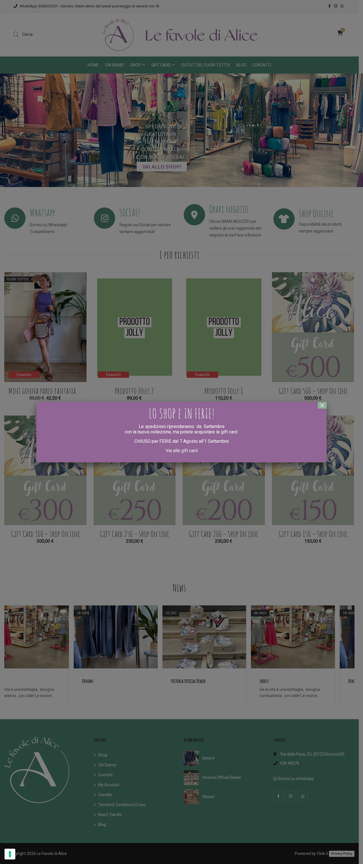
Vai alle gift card (182, 450)
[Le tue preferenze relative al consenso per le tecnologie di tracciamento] (10, 854)
